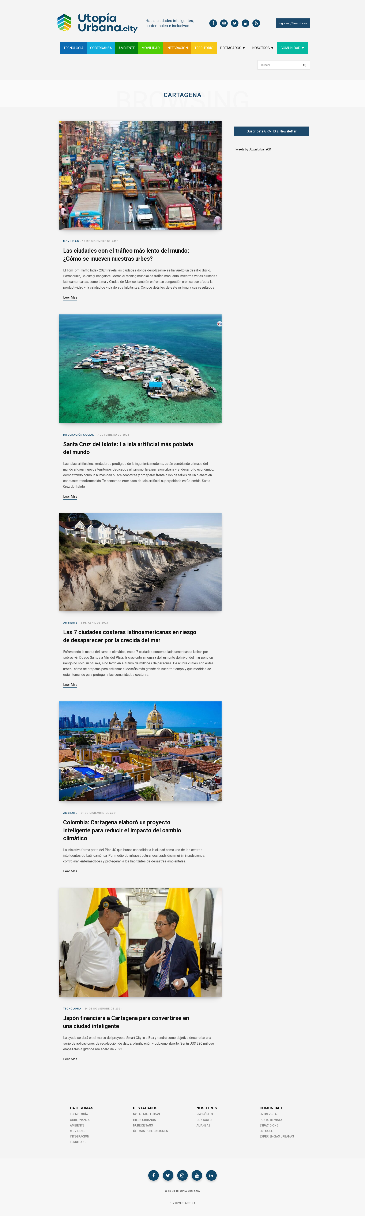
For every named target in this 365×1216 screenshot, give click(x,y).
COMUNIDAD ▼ (293, 48)
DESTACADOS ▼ (232, 48)
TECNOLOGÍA (73, 48)
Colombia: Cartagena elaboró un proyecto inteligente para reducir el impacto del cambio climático (122, 830)
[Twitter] (168, 1175)
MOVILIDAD (151, 48)
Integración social (78, 434)
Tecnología (72, 1008)
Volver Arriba (184, 1203)
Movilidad (71, 241)
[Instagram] (182, 1175)
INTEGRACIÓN (177, 48)
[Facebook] (153, 1175)
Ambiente (70, 622)
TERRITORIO (204, 48)
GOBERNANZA (101, 48)
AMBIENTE (126, 48)
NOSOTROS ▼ (263, 48)
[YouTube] (197, 1175)
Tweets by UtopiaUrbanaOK (252, 149)
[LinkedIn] (211, 1175)
